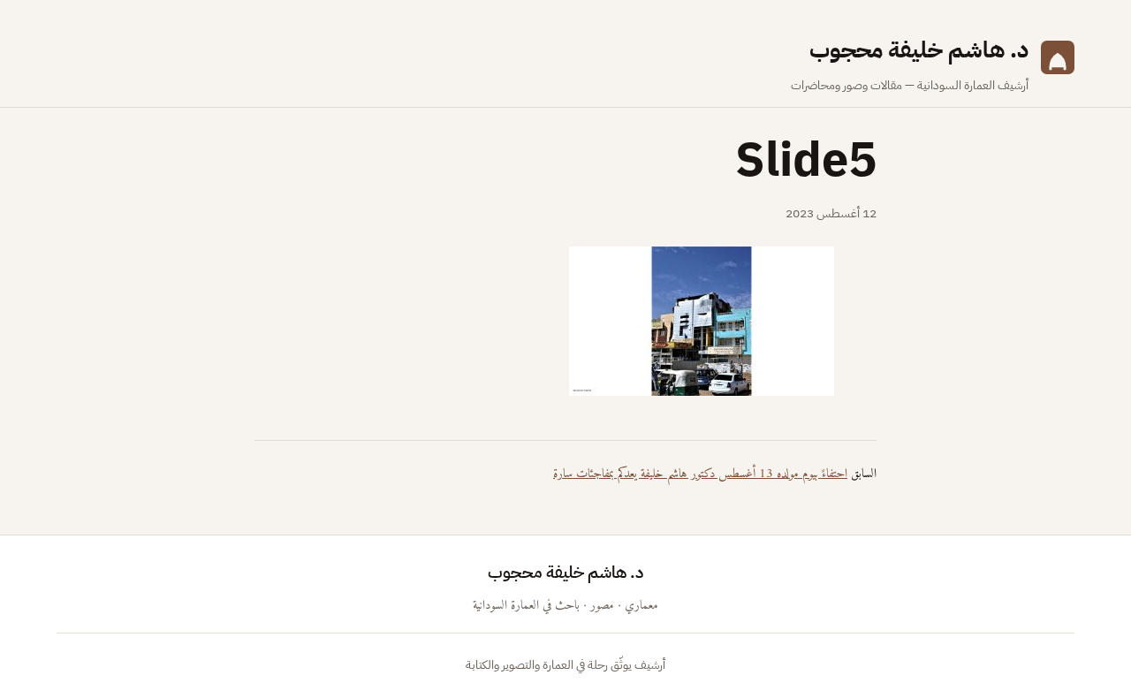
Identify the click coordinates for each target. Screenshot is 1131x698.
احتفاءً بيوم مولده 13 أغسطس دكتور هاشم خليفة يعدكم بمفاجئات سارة (700, 474)
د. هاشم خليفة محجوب (919, 50)
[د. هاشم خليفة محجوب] (1057, 64)
